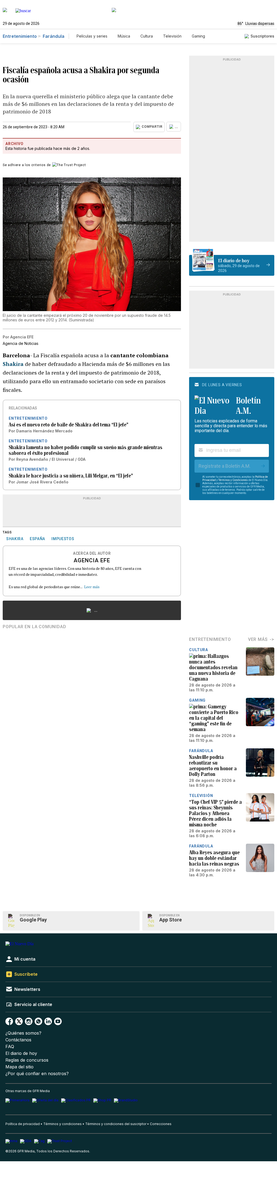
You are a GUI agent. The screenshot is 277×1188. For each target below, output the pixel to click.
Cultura (146, 36)
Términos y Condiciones (233, 480)
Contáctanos (18, 1039)
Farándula (53, 36)
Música (124, 36)
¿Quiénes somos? (23, 1033)
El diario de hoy (21, 1053)
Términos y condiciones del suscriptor (115, 1124)
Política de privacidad (22, 1124)
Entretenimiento (20, 36)
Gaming (198, 36)
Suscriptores (262, 36)
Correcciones (161, 1124)
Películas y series (92, 36)
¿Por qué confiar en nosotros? (37, 1073)
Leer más (92, 586)
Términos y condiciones (62, 1124)
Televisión (172, 36)
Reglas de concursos (26, 1060)
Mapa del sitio (19, 1066)
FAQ (9, 1046)
